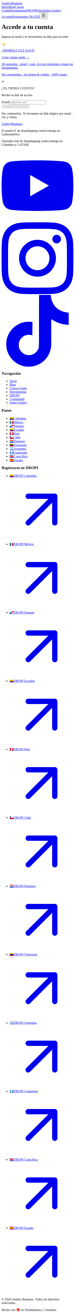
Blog (12, 7)
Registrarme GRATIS (26, 16)
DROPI (31, 10)
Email (5, 102)
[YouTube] (37, 220)
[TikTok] (37, 365)
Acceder (7, 16)
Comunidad (17, 399)
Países (40, 10)
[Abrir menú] (44, 15)
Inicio (5, 7)
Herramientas (17, 10)
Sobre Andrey (52, 10)
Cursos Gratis (18, 388)
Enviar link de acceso (15, 106)
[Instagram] (37, 293)
